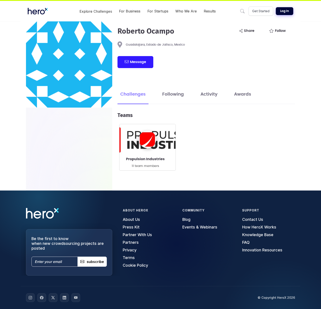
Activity (208, 94)
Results (210, 11)
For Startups (157, 11)
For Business (129, 11)
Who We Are (186, 11)
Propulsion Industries (145, 159)
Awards (242, 94)
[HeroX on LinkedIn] (64, 297)
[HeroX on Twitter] (53, 297)
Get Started (260, 11)
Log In (284, 11)
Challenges (133, 94)
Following (173, 94)
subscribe (95, 261)
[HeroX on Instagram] (30, 297)
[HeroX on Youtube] (75, 297)
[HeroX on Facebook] (41, 297)
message (138, 62)
